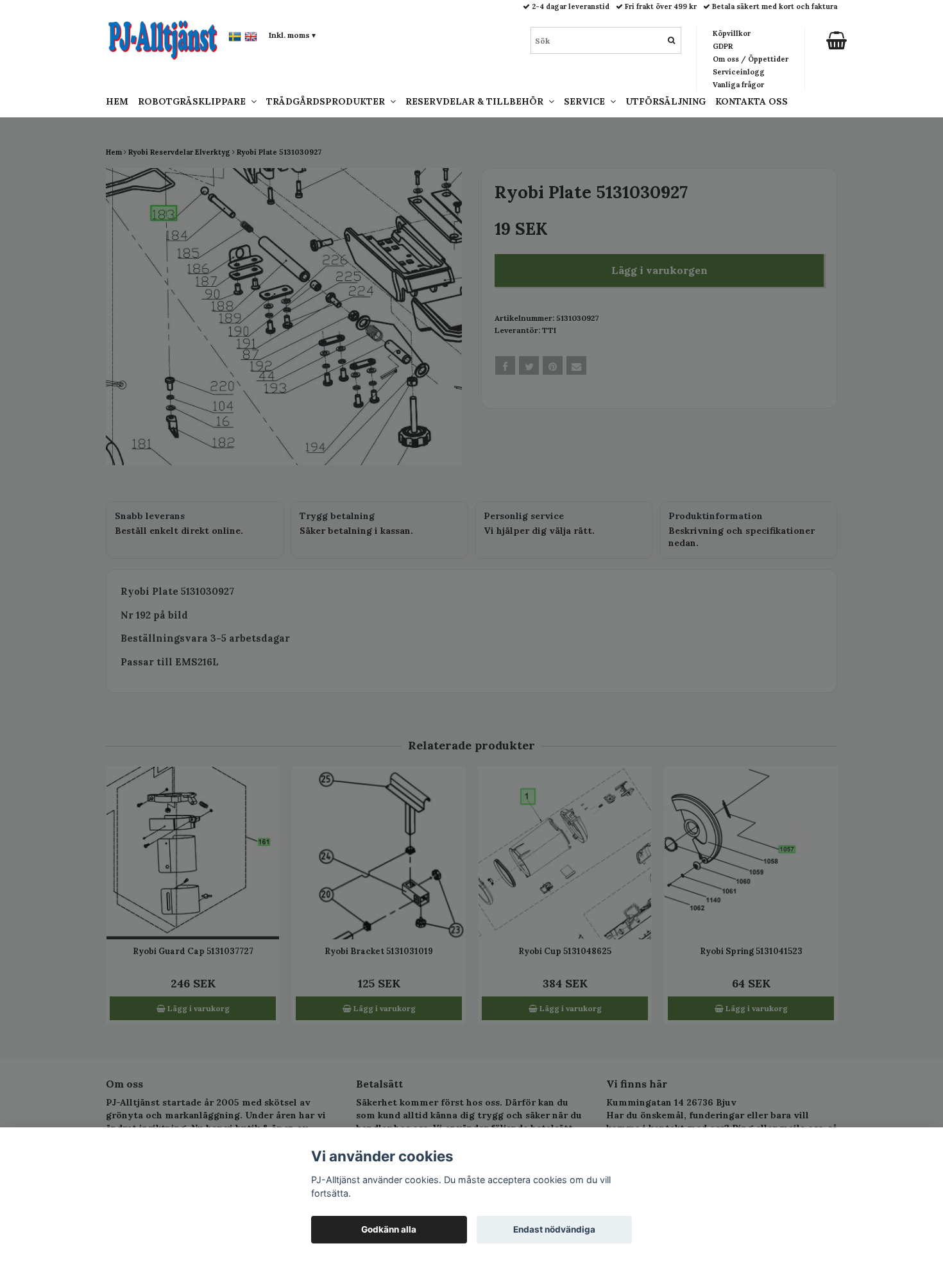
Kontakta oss (751, 101)
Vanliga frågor (738, 84)
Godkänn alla (388, 1229)
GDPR (723, 46)
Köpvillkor (732, 33)
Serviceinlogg (739, 71)
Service (587, 101)
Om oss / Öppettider (750, 59)
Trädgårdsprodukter (328, 101)
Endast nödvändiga (554, 1229)
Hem (117, 101)
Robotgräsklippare (194, 101)
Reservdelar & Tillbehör (476, 101)
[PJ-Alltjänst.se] (163, 39)
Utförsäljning (665, 101)
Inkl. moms (292, 35)
